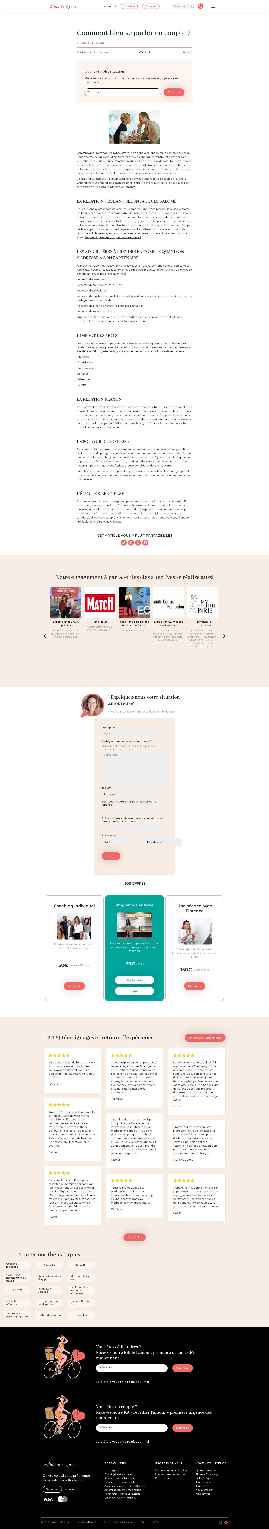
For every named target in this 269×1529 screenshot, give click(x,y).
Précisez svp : (110, 835)
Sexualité (49, 1265)
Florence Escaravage (207, 1474)
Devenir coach (163, 1478)
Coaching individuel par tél (118, 1474)
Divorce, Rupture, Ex (81, 1303)
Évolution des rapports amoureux (79, 1290)
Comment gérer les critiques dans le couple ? (113, 237)
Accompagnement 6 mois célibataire (124, 1486)
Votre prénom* (111, 727)
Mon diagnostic (112, 1470)
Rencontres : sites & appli (49, 1278)
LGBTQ (17, 1290)
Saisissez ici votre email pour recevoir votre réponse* (129, 803)
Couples (81, 1315)
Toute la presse (204, 1482)
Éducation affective (12, 1303)
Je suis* (106, 787)
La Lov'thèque (204, 1478)
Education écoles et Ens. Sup (171, 1470)
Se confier (52, 1489)
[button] (45, 636)
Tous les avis (202, 1486)
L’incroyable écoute (109, 521)
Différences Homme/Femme (17, 1315)
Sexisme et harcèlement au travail (16, 1277)
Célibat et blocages (12, 1265)
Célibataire (134, 980)
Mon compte (203, 1493)
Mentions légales (86, 1522)
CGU (142, 1522)
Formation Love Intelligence (48, 1303)
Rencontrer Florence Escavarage (122, 1493)
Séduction (81, 1265)
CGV (155, 1522)
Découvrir (74, 986)
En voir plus (134, 1237)
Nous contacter (204, 1490)
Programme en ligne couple (119, 1482)
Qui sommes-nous (206, 1470)
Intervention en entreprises (170, 1474)
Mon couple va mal (79, 1278)
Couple (134, 991)
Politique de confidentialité (118, 1522)
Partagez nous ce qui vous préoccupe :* (126, 741)
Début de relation (50, 1315)
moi (146, 1382)
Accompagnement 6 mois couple (122, 1490)
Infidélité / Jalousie (44, 1290)
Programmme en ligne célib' (120, 1478)
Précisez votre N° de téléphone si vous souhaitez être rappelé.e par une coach (132, 820)
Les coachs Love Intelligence (120, 1497)
